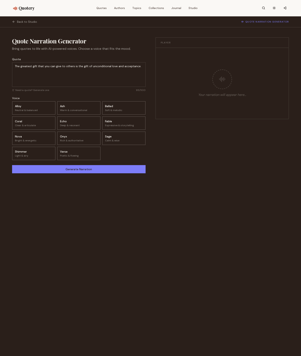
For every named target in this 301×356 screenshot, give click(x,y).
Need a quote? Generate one (32, 90)
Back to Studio (27, 22)
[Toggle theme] (274, 8)
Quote (16, 59)
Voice (16, 98)
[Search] (263, 8)
